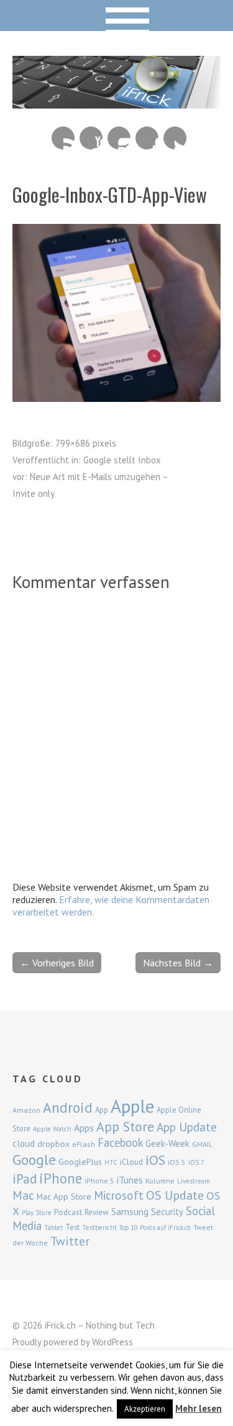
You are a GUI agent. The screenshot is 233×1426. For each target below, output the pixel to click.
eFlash (83, 1144)
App (101, 1110)
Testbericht (99, 1227)
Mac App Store (64, 1196)
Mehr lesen (198, 1408)
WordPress (112, 1342)
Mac (23, 1195)
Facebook (146, 138)
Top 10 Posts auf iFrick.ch (155, 1227)
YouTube (91, 138)
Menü (116, 15)
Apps (84, 1127)
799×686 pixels (85, 443)
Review (97, 1212)
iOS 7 (196, 1162)
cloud (23, 1143)
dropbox (53, 1143)
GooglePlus (80, 1161)
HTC (110, 1162)
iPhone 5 (99, 1180)
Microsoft (119, 1195)
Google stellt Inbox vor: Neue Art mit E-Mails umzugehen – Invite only (90, 476)
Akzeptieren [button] (144, 1409)
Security (167, 1212)
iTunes (130, 1180)
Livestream (193, 1181)
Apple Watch (52, 1129)
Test (72, 1227)
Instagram (118, 138)
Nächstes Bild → (178, 962)
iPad (24, 1178)
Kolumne (160, 1180)
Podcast (68, 1212)
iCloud (131, 1161)
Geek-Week (167, 1143)
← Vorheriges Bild (57, 962)
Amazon (26, 1110)
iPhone (60, 1178)
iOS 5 (177, 1162)
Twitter (174, 138)
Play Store (37, 1212)
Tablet (53, 1227)
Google (34, 1159)
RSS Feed (63, 138)
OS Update (175, 1195)
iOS (155, 1160)
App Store (125, 1126)
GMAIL (202, 1144)
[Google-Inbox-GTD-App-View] (116, 398)
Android (68, 1107)
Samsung (129, 1211)
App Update (187, 1126)
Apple (132, 1106)
